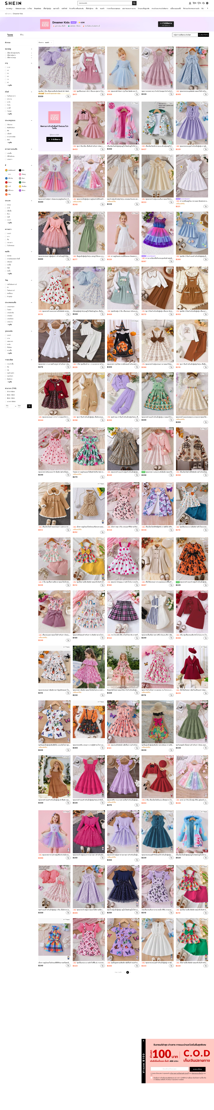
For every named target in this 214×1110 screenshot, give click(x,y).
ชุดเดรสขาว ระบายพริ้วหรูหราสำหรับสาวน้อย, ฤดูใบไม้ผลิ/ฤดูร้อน (54, 364)
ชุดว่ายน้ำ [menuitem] (56, 8)
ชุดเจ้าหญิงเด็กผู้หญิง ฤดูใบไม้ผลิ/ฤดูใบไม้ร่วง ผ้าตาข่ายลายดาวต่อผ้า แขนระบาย (123, 910)
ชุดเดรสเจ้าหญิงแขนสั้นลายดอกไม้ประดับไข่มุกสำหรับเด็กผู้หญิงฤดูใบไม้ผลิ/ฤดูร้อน (158, 199)
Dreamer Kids (61, 22)
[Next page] (130, 972)
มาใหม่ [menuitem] (30, 8)
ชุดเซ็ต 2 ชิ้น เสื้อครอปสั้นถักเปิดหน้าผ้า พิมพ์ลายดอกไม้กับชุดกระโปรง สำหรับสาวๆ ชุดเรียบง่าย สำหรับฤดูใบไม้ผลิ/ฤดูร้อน (54, 91)
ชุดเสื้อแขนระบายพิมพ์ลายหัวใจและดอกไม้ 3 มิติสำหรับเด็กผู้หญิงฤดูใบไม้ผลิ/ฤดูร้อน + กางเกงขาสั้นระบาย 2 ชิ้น (192, 527)
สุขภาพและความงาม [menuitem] (129, 8)
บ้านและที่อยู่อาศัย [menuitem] (143, 8)
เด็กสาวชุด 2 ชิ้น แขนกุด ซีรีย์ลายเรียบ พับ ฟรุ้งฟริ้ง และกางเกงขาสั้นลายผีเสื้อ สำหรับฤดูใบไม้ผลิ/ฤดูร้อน (123, 527)
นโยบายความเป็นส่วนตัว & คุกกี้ (179, 1073)
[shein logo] (13, 3)
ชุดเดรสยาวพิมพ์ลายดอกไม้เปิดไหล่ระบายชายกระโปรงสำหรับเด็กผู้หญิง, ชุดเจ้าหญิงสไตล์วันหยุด (89, 690)
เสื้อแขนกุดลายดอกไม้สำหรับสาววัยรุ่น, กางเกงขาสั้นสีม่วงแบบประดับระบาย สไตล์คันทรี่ (55, 635)
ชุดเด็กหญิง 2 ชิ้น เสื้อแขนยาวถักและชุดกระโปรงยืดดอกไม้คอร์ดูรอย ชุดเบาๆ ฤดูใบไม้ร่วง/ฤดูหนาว (123, 311)
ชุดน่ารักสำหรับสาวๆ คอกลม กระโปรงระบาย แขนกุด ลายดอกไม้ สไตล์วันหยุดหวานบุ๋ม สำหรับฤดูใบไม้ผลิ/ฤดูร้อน (158, 690)
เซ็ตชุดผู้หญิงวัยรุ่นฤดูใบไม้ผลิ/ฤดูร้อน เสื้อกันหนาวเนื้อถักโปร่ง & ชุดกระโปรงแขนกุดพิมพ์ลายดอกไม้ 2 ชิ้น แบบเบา (89, 311)
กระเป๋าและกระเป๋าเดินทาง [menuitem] (160, 8)
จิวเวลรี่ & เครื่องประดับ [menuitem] (76, 8)
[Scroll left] (205, 8)
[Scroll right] (207, 8)
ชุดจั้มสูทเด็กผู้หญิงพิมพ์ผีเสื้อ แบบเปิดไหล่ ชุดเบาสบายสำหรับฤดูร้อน (54, 745)
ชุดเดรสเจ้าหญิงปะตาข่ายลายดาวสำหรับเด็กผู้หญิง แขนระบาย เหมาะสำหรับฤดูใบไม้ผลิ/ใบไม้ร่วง (89, 855)
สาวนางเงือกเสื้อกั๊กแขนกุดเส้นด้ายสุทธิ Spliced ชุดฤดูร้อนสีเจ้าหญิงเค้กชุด (158, 258)
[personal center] (190, 3)
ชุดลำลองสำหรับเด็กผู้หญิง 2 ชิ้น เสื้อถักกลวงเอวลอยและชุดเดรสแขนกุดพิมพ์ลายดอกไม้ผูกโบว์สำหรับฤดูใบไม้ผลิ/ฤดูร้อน (54, 910)
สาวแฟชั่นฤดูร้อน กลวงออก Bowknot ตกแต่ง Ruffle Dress (192, 201)
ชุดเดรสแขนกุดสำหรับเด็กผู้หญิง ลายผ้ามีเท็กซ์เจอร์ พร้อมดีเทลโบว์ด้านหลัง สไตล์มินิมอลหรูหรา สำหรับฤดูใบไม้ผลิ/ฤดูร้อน (192, 146)
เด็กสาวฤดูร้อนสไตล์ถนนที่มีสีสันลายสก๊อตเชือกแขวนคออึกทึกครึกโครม (54, 963)
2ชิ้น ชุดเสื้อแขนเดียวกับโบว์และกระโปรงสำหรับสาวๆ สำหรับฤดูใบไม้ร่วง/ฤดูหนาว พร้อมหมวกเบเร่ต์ (192, 635)
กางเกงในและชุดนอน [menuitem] (113, 8)
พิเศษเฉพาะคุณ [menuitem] (20, 8)
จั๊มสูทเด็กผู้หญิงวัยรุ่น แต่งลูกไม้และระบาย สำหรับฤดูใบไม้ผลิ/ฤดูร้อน (89, 256)
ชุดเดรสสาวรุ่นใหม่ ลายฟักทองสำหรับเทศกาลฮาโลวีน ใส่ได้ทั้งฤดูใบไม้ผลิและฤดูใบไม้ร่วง (123, 364)
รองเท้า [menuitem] (102, 8)
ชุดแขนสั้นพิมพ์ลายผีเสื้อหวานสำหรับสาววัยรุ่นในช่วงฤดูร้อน (123, 745)
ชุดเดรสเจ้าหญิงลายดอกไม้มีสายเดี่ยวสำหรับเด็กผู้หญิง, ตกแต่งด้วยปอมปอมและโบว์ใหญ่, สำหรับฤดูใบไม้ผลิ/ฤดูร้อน (89, 910)
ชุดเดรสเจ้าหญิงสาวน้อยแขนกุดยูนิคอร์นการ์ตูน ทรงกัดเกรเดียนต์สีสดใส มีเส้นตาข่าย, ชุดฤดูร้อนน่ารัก (54, 199)
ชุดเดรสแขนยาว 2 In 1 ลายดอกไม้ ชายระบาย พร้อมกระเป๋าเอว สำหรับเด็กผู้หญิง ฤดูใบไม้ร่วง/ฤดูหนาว (55, 417)
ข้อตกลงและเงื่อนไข (197, 1073)
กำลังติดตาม (56, 139)
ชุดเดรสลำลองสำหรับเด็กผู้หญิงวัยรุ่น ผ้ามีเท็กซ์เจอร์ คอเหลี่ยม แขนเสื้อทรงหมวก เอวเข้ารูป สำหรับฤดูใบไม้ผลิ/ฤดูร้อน (89, 800)
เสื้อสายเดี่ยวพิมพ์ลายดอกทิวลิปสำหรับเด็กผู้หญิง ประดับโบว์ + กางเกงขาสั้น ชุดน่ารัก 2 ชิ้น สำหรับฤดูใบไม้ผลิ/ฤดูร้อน (192, 963)
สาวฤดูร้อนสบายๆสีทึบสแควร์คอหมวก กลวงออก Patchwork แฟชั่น (123, 256)
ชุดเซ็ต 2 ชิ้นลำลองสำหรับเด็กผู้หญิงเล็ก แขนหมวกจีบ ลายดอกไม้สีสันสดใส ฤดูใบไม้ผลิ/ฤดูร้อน (192, 256)
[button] (203, 3)
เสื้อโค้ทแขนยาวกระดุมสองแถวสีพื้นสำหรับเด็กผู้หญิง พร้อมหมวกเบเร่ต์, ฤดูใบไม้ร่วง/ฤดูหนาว (158, 582)
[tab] (10, 34)
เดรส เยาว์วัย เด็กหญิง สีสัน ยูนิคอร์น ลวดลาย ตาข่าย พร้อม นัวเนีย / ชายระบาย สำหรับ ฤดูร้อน (192, 800)
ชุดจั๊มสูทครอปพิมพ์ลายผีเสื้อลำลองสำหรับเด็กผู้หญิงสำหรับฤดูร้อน (123, 963)
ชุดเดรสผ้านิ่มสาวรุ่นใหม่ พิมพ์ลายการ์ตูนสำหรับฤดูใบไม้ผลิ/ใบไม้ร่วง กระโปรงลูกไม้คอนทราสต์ (123, 91)
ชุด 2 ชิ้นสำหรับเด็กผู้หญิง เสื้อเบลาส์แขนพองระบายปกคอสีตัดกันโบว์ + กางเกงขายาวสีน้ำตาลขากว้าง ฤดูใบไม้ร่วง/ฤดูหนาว (158, 311)
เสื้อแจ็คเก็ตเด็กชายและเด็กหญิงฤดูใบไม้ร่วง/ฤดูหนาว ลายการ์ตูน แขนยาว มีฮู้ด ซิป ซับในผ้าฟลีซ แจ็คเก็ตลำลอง (158, 146)
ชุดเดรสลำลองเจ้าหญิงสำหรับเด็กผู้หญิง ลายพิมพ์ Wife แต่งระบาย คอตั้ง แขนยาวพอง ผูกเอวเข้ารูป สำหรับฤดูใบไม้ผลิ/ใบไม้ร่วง (192, 582)
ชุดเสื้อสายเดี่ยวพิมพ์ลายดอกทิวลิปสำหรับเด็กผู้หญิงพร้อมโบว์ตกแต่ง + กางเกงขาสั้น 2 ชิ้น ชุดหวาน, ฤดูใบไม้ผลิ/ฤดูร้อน (89, 582)
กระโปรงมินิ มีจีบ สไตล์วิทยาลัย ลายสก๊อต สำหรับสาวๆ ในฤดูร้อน (123, 635)
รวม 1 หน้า (118, 972)
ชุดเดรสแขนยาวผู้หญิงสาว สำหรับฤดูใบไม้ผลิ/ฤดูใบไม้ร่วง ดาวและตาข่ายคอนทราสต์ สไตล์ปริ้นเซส (54, 256)
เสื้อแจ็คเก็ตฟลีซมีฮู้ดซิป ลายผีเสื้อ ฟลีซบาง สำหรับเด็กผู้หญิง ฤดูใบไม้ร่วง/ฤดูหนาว (158, 527)
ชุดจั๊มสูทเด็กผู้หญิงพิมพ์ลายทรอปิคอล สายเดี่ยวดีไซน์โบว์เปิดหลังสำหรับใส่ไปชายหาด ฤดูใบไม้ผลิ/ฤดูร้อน (158, 745)
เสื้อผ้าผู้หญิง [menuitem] (47, 8)
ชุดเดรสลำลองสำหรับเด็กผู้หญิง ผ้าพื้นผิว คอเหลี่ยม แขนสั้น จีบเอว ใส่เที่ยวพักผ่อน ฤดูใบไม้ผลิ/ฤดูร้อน (54, 800)
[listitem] (59, 26)
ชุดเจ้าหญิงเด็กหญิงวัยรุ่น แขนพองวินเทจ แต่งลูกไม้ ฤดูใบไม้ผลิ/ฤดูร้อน (123, 199)
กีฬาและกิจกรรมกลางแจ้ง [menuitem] (191, 8)
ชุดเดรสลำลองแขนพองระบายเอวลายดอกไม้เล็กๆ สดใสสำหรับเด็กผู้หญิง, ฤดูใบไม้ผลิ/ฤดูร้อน (192, 417)
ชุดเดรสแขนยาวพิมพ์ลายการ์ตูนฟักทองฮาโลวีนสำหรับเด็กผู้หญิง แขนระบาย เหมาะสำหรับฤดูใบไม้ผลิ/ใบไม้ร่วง (54, 690)
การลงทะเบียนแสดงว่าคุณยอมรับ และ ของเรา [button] (178, 1074)
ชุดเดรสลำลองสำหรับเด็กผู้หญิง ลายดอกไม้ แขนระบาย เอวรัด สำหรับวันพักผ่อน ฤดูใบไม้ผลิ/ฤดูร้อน (158, 417)
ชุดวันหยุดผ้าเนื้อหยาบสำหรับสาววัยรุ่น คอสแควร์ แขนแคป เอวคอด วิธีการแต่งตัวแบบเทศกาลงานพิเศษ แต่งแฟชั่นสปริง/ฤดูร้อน (192, 745)
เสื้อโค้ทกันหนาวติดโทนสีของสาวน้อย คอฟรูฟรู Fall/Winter (192, 690)
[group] (18, 53)
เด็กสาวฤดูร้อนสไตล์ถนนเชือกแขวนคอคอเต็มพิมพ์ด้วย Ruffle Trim (89, 527)
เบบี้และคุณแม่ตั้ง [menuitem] (175, 8)
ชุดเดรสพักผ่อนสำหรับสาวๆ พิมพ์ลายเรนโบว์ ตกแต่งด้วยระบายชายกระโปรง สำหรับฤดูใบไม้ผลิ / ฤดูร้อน (89, 635)
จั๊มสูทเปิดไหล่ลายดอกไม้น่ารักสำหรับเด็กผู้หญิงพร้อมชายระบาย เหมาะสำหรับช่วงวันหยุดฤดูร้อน (123, 690)
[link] (194, 3)
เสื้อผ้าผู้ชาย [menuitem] (89, 8)
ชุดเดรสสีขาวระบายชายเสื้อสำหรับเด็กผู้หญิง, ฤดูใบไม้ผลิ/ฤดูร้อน (123, 800)
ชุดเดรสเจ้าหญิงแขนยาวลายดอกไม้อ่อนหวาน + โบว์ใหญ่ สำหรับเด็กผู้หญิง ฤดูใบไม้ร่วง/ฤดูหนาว (158, 364)
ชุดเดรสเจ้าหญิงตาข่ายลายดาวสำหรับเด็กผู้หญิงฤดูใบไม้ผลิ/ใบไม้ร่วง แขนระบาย (123, 855)
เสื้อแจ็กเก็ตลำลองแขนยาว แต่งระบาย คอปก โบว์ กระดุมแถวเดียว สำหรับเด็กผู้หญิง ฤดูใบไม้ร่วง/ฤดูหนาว (55, 527)
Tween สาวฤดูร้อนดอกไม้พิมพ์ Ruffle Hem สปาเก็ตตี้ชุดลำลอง (89, 472)
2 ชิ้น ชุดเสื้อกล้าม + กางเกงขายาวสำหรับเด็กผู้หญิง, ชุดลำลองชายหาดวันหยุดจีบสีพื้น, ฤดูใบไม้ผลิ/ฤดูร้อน (89, 364)
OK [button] (29, 406)
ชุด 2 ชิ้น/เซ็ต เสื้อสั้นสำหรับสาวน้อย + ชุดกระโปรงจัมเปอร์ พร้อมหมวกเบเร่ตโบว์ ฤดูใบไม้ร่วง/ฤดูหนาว (89, 146)
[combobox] (46, 43)
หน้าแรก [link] (8, 14)
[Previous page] (125, 972)
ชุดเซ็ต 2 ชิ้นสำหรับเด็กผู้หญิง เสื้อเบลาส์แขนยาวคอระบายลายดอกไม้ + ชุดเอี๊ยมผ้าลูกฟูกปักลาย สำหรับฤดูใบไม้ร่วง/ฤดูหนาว (192, 311)
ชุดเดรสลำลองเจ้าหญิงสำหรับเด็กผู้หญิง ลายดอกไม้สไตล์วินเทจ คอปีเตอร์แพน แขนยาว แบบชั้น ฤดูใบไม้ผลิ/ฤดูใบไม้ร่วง (123, 472)
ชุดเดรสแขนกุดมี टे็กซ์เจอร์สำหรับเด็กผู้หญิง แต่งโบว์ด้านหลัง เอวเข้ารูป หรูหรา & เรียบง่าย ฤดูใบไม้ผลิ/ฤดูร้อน (158, 855)
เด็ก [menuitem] (97, 8)
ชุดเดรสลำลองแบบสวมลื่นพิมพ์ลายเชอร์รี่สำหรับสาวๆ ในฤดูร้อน (55, 311)
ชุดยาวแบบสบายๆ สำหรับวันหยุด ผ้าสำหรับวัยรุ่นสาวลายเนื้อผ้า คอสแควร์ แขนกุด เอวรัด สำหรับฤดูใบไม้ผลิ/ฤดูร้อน (158, 91)
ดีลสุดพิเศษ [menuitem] (37, 8)
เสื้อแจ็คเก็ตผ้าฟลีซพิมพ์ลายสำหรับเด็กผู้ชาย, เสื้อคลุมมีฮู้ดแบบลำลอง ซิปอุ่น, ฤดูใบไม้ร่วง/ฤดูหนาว (192, 472)
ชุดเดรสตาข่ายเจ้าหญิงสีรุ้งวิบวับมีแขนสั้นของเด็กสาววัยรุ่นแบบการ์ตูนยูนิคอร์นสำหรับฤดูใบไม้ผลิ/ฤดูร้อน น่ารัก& (55, 855)
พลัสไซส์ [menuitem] (64, 8)
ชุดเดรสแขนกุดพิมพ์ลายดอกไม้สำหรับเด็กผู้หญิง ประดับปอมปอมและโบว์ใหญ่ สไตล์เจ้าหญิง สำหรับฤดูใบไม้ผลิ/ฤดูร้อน (192, 91)
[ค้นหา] (134, 3)
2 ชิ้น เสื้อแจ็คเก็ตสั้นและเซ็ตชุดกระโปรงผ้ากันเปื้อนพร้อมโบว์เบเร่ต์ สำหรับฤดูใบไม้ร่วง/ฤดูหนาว (158, 800)
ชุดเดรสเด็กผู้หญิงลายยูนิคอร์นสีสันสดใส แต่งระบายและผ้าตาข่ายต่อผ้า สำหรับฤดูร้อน (89, 199)
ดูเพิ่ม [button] (10, 85)
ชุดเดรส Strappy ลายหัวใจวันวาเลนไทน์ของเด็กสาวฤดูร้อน (123, 582)
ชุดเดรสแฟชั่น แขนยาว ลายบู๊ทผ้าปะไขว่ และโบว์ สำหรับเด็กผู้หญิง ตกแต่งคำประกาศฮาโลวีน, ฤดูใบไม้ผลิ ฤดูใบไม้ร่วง (89, 745)
